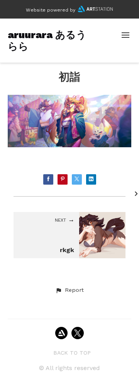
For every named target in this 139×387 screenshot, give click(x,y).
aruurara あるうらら (47, 40)
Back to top (72, 353)
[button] (69, 290)
